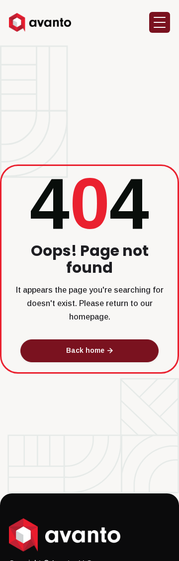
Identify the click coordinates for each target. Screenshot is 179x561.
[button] (159, 22)
